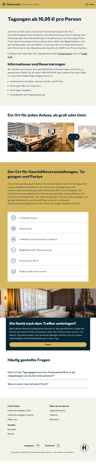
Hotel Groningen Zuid (19, 410)
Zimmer (48, 344)
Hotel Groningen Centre (20, 414)
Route (11, 433)
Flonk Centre (65, 53)
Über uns (12, 419)
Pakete (53, 414)
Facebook (49, 445)
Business (54, 419)
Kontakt (12, 429)
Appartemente (57, 410)
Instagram (29, 445)
